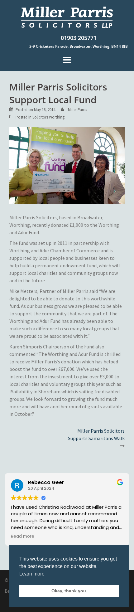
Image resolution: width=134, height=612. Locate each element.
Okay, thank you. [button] (69, 590)
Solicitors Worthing (48, 117)
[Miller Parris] (67, 17)
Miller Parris (77, 109)
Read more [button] (22, 536)
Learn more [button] (32, 573)
